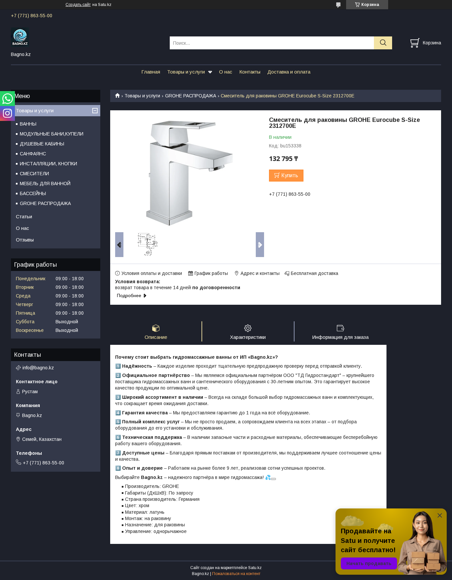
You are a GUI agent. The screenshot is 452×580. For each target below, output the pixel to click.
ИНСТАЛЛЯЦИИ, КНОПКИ (48, 163)
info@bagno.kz (38, 367)
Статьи (24, 216)
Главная (150, 72)
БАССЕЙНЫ (33, 193)
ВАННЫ (28, 124)
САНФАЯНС (33, 153)
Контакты (249, 72)
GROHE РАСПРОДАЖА (190, 95)
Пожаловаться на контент (236, 573)
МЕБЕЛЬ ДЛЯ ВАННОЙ (45, 183)
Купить (289, 175)
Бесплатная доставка (314, 273)
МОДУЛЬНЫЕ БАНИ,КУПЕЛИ (51, 133)
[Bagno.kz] (86, 37)
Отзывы (25, 239)
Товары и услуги (186, 72)
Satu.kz (255, 567)
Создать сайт (78, 4)
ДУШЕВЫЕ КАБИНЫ (42, 143)
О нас (225, 72)
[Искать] (383, 42)
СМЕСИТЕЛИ (34, 173)
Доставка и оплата (288, 72)
